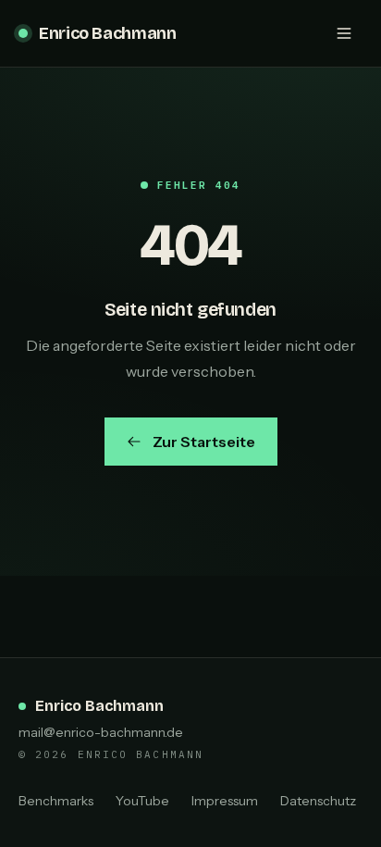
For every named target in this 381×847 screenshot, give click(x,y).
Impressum (224, 800)
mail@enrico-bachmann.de (100, 732)
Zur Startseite (204, 441)
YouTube (142, 800)
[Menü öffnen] (344, 33)
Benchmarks (55, 800)
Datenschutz (318, 800)
